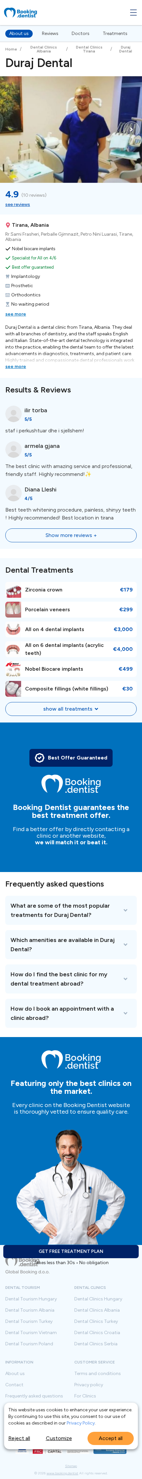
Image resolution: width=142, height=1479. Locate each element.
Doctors (80, 33)
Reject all (19, 1438)
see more (15, 314)
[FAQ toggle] (71, 910)
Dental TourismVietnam (31, 1332)
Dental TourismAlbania (29, 1310)
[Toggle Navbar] (133, 12)
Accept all (111, 1438)
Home (11, 49)
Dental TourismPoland (29, 1344)
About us (19, 33)
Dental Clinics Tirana (89, 49)
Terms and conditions (97, 1373)
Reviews (50, 33)
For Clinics (85, 1396)
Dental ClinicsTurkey (96, 1321)
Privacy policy (88, 1385)
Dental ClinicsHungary (98, 1299)
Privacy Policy (81, 1423)
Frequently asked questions (34, 1396)
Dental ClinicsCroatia (97, 1332)
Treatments (115, 33)
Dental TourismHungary (31, 1299)
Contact (14, 1385)
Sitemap (71, 1466)
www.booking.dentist (62, 1473)
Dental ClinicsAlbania (97, 1310)
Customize (59, 1438)
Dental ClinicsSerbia (96, 1344)
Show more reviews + (71, 535)
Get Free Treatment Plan (71, 1251)
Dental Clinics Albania (43, 49)
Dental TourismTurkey (29, 1321)
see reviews (17, 204)
